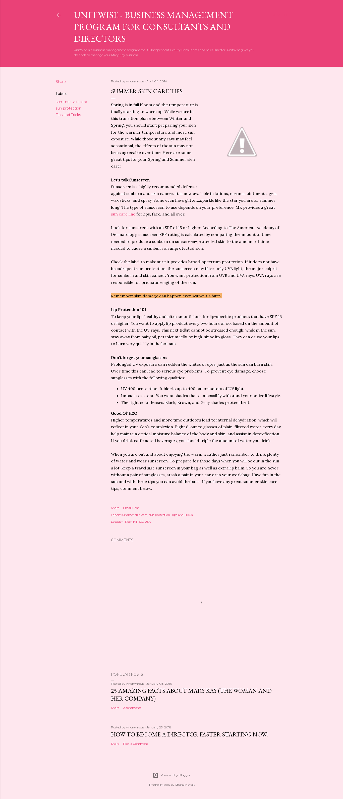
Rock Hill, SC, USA (138, 521)
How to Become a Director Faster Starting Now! (190, 734)
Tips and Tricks (68, 115)
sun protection (68, 108)
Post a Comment (135, 743)
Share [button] (61, 81)
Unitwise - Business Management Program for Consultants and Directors (153, 26)
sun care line (123, 214)
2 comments (132, 708)
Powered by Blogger (175, 775)
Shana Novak (185, 784)
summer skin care (71, 101)
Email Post (131, 508)
